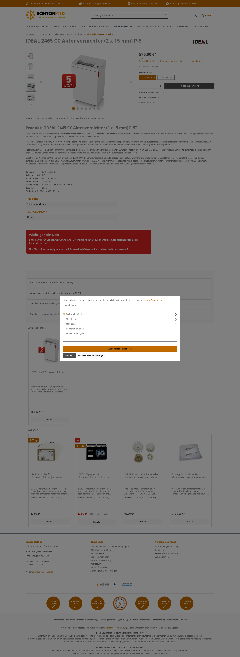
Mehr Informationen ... (154, 300)
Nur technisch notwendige (90, 355)
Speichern (69, 355)
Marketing (71, 324)
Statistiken (71, 319)
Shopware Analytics (75, 333)
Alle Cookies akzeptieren (120, 348)
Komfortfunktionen (75, 328)
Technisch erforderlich (76, 314)
